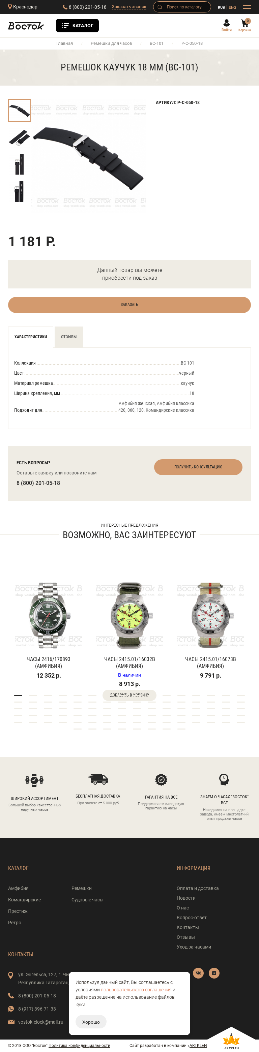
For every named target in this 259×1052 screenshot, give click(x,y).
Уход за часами (194, 947)
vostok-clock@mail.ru (40, 1022)
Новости (186, 898)
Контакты (188, 927)
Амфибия (18, 888)
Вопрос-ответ (192, 917)
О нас (183, 907)
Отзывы (69, 337)
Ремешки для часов (111, 43)
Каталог (83, 25)
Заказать (129, 304)
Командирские (24, 899)
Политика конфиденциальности (79, 1045)
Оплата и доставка (198, 888)
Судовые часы (87, 899)
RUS (221, 7)
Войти (227, 30)
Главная (64, 43)
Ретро (14, 922)
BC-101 (157, 43)
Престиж (18, 911)
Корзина (244, 30)
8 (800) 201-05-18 (88, 7)
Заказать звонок (129, 6)
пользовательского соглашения (136, 989)
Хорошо (91, 1021)
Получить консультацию (198, 467)
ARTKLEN (198, 1045)
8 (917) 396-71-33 (37, 1009)
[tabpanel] (48, 621)
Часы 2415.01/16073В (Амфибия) (210, 662)
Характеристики (31, 337)
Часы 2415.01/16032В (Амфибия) (129, 662)
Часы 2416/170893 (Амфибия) (48, 662)
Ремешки (81, 888)
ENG (232, 7)
